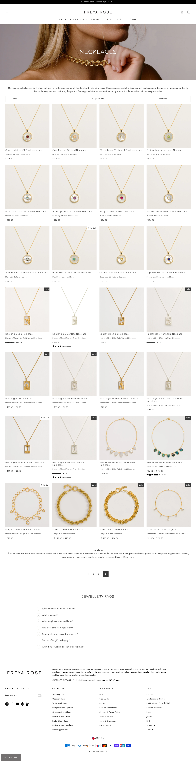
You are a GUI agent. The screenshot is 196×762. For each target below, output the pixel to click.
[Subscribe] (39, 695)
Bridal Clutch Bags (60, 721)
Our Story (151, 694)
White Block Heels (59, 703)
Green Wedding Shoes (61, 712)
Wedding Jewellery (60, 729)
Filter (14, 98)
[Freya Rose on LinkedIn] (27, 704)
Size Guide (104, 698)
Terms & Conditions (107, 721)
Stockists (102, 703)
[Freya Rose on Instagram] (7, 704)
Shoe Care (151, 725)
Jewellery (96, 19)
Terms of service (106, 716)
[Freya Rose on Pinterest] (22, 704)
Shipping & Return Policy (109, 712)
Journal (149, 716)
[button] (74, 346)
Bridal (118, 19)
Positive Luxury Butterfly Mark (158, 703)
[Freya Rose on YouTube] (17, 704)
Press (149, 712)
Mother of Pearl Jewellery (62, 725)
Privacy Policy (105, 725)
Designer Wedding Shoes (62, 707)
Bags (109, 19)
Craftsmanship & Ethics (156, 698)
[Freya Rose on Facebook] (12, 704)
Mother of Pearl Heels (61, 716)
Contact (150, 729)
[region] (98, 2)
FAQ (101, 694)
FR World (132, 19)
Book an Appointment (108, 707)
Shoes (62, 19)
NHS (148, 721)
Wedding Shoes (78, 19)
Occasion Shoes (58, 698)
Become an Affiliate (155, 707)
